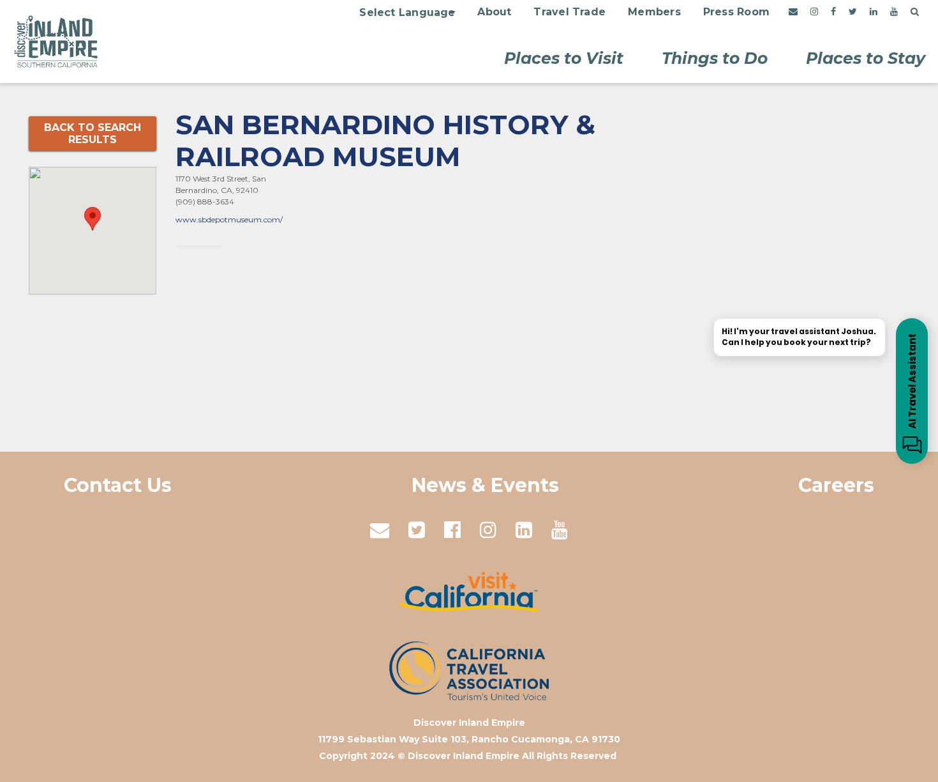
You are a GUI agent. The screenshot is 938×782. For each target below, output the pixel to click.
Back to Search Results (92, 133)
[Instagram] (814, 12)
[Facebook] (833, 12)
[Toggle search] (914, 12)
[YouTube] (894, 12)
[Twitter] (852, 12)
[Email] (793, 12)
